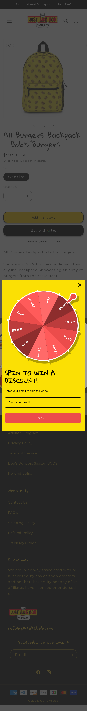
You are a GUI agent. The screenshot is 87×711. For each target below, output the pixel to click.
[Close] (80, 285)
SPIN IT (43, 418)
